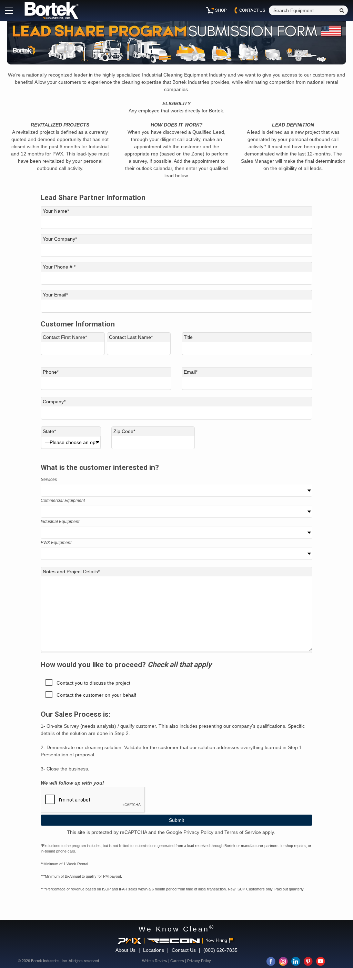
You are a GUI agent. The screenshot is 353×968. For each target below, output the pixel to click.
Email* (191, 372)
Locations (153, 950)
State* (49, 431)
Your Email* (55, 295)
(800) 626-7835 (220, 950)
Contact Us (184, 950)
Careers (177, 961)
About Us (125, 950)
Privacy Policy (199, 961)
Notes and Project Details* (71, 571)
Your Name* (56, 211)
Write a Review (154, 961)
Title (188, 337)
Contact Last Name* (131, 337)
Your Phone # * (59, 267)
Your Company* (60, 239)
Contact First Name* (65, 337)
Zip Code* (124, 431)
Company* (54, 401)
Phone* (51, 372)
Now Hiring (216, 940)
